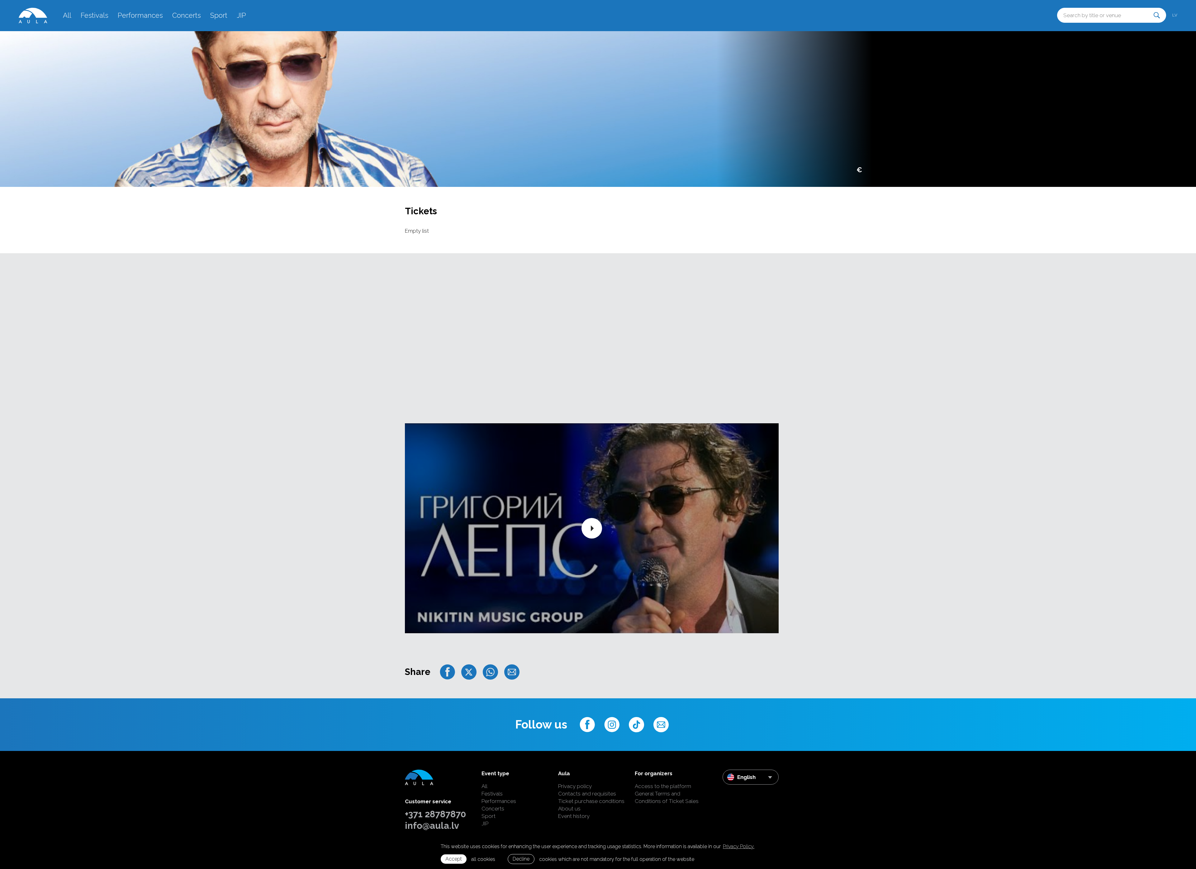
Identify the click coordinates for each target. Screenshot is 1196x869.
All (67, 15)
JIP (241, 15)
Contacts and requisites (587, 794)
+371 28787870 (435, 814)
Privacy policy (575, 786)
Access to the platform (663, 786)
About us (569, 808)
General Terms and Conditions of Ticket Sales (667, 797)
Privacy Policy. (738, 846)
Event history (574, 816)
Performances (140, 15)
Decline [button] (521, 859)
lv (1174, 15)
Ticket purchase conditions (591, 801)
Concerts (186, 15)
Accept (453, 859)
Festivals (94, 15)
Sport (218, 15)
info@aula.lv (432, 825)
